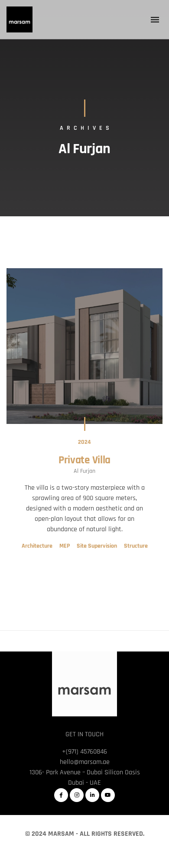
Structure (136, 546)
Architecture (37, 546)
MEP (64, 546)
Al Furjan (84, 471)
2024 (84, 442)
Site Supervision (97, 546)
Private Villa (84, 460)
